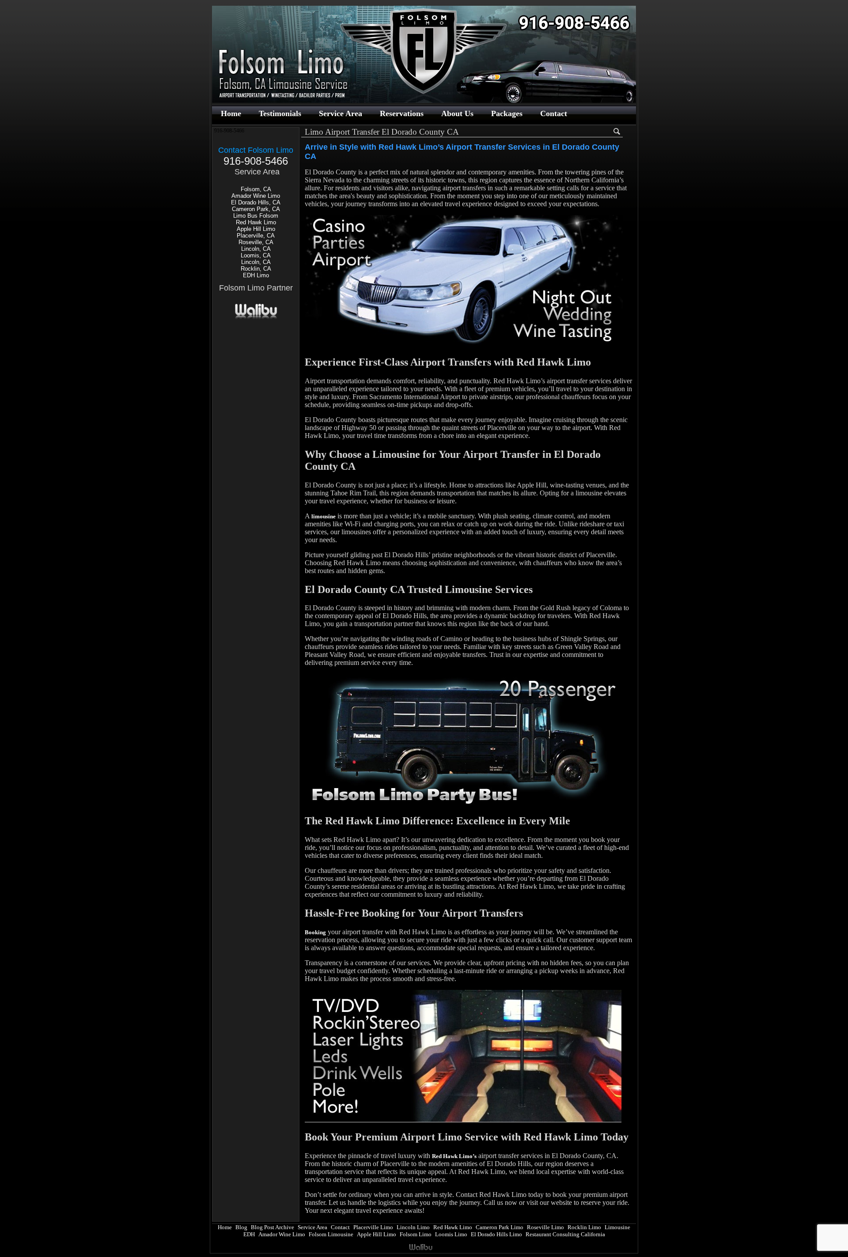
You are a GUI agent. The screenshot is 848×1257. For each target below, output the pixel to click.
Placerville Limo (373, 1227)
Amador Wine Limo (255, 196)
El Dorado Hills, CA (255, 202)
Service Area (340, 113)
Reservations (402, 113)
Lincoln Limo (413, 1227)
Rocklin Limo (584, 1227)
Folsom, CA (256, 189)
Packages (506, 113)
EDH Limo (256, 275)
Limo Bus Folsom (255, 215)
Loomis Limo (451, 1234)
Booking (315, 932)
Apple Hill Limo (256, 229)
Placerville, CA (256, 235)
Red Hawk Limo (256, 222)
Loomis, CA (256, 255)
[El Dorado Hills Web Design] (256, 318)
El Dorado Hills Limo (496, 1234)
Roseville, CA (255, 242)
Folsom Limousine (331, 1234)
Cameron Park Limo (499, 1227)
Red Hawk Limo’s (454, 1156)
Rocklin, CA (256, 268)
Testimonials (280, 113)
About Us (457, 113)
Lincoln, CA (256, 248)
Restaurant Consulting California (565, 1234)
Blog (241, 1227)
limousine (323, 516)
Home (231, 113)
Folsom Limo (416, 1234)
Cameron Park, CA (256, 209)
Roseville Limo (545, 1227)
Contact (553, 113)
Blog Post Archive (272, 1227)
